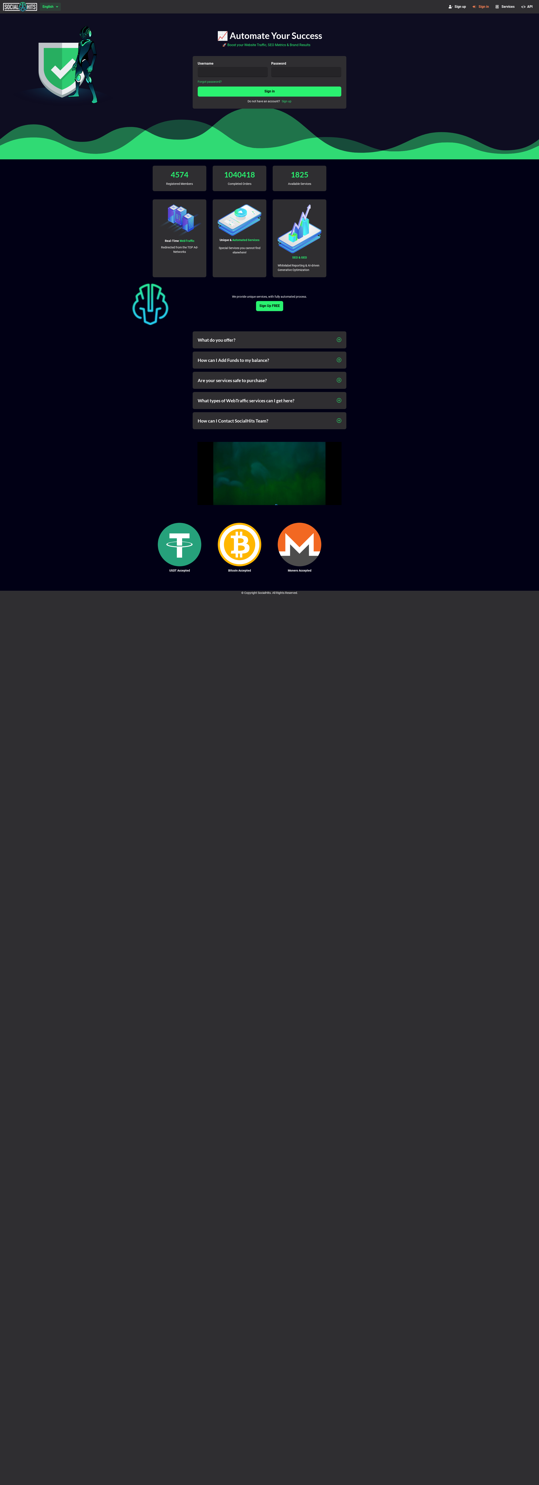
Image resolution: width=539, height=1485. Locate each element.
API (530, 7)
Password (278, 63)
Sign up (460, 7)
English (48, 7)
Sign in (484, 7)
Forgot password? (210, 81)
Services (508, 7)
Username (205, 63)
